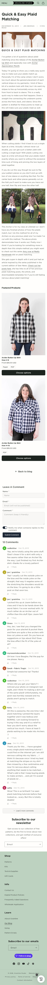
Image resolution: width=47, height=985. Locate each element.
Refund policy (34, 973)
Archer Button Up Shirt (11, 358)
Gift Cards (9, 876)
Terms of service (24, 976)
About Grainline (11, 919)
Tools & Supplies (11, 871)
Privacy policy (10, 976)
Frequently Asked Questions (16, 900)
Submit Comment (12, 535)
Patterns (8, 862)
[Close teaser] (37, 975)
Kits (6, 866)
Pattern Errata (11, 933)
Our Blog (8, 923)
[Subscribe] (39, 844)
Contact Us (9, 890)
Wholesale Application (14, 904)
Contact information (24, 980)
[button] (4, 2)
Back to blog (25, 471)
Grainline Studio (20, 973)
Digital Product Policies (14, 895)
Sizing (7, 928)
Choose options (23, 372)
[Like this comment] (8, 566)
